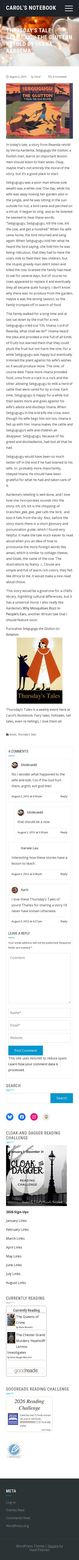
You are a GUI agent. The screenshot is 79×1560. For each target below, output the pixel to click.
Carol (37, 76)
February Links (17, 1229)
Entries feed (15, 1510)
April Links (14, 1247)
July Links (13, 1274)
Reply (64, 796)
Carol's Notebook (31, 7)
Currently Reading (26, 1310)
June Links (14, 1265)
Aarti (24, 889)
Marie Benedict (26, 1327)
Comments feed (18, 1518)
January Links (16, 1220)
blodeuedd (29, 765)
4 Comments (60, 76)
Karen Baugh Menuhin (21, 1357)
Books (13, 734)
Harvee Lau (29, 848)
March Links (15, 1238)
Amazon (12, 634)
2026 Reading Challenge (29, 1404)
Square (53, 1546)
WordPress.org (17, 1526)
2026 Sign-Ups (17, 1212)
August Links (16, 1282)
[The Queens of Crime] (11, 1319)
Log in (11, 1502)
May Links (13, 1256)
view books (46, 1429)
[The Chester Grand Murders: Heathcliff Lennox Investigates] (11, 1337)
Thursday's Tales (27, 734)
